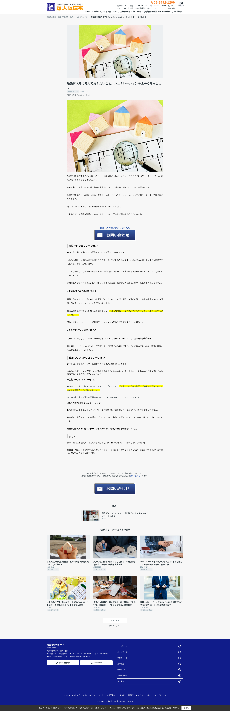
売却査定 (120, 664)
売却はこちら (122, 670)
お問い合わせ (135, 476)
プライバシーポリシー (145, 695)
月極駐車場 (125, 12)
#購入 (69, 95)
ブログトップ (122, 658)
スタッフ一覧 (122, 652)
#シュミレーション (84, 95)
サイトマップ (161, 695)
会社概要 (178, 12)
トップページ (122, 646)
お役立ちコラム (73, 91)
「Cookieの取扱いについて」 (155, 708)
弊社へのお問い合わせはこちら (115, 228)
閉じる (186, 708)
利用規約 (131, 695)
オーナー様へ (122, 675)
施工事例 (137, 12)
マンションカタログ (73, 695)
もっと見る (115, 621)
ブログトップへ (115, 626)
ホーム (88, 12)
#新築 (74, 95)
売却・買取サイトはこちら (105, 12)
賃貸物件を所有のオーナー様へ (157, 12)
